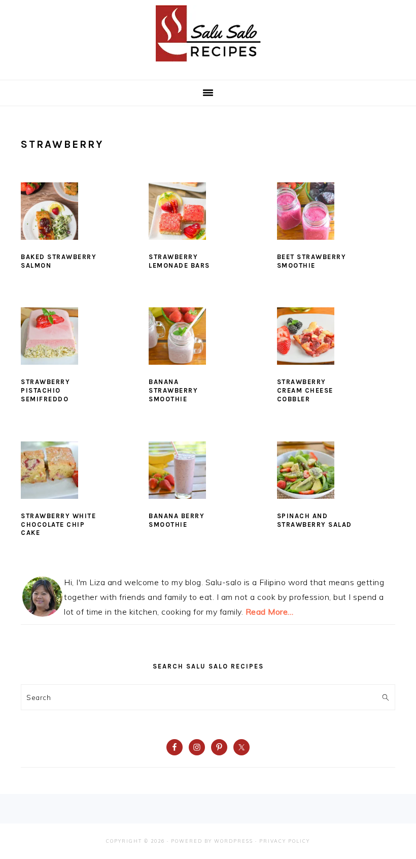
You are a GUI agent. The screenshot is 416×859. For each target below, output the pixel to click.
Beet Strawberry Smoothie (311, 261)
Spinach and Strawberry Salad (314, 520)
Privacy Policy (284, 841)
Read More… (270, 612)
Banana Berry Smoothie (176, 520)
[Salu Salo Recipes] (208, 64)
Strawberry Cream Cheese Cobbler (305, 390)
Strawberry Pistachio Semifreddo (45, 390)
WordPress (233, 841)
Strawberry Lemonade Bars (179, 261)
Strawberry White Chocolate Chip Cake (58, 524)
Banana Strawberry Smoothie (173, 390)
